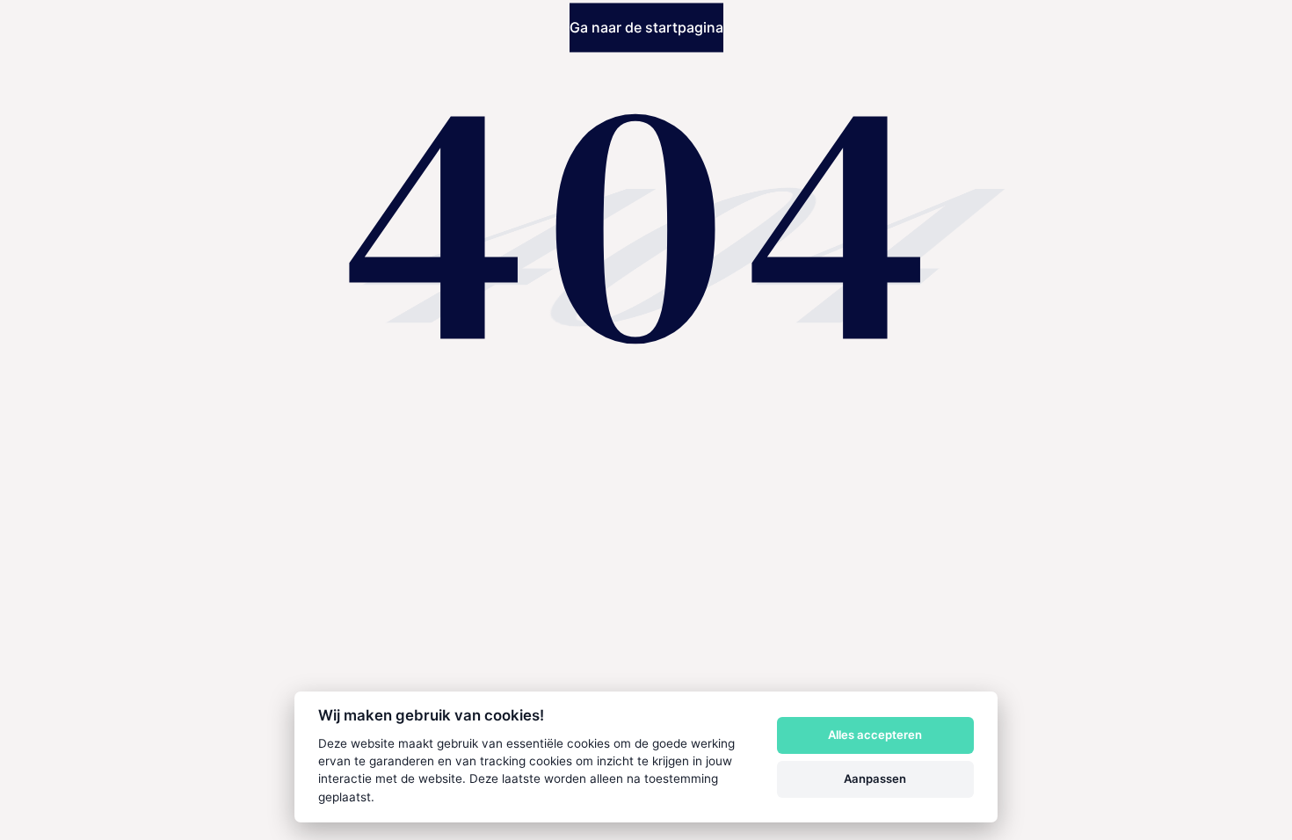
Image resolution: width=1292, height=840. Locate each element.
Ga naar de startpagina (646, 28)
